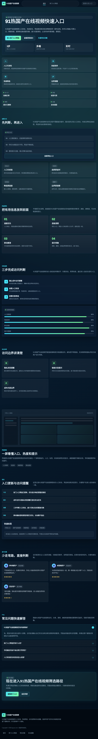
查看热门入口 (12, 694)
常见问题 (22, 733)
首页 (44, 3)
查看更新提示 (28, 38)
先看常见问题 (42, 38)
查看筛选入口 (49, 156)
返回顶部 (25, 694)
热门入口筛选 (54, 3)
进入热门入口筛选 (13, 38)
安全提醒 (31, 733)
